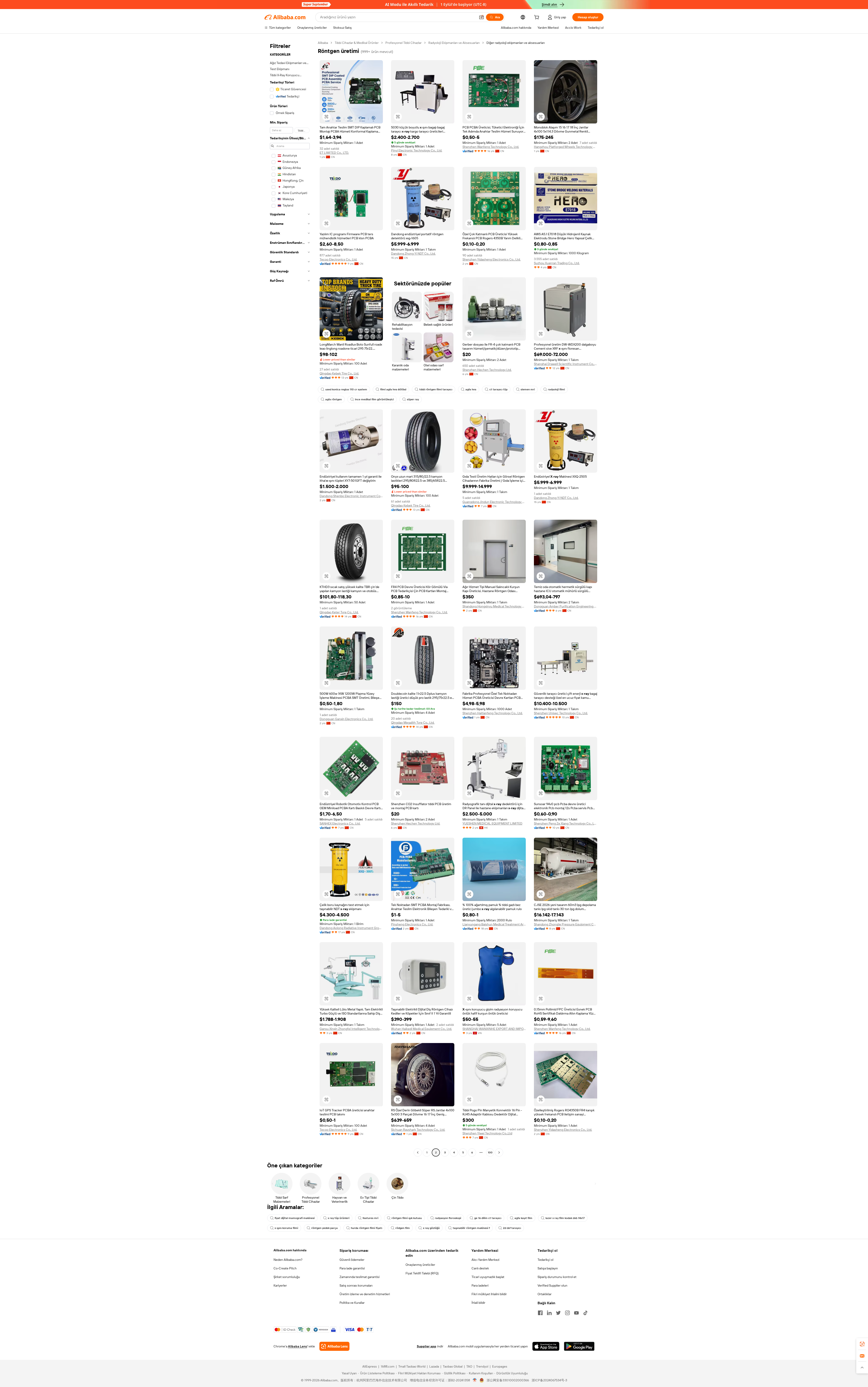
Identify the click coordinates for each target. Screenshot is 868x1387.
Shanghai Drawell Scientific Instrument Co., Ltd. (565, 364)
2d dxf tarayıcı (512, 1228)
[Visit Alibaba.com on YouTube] (576, 1313)
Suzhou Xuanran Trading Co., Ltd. (557, 263)
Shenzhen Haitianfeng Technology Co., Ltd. (492, 713)
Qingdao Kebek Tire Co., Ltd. (339, 373)
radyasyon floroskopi (448, 1218)
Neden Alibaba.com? (288, 1259)
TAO (469, 1366)
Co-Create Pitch (285, 1268)
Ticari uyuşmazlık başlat (488, 1277)
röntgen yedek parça (324, 1228)
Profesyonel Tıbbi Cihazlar (403, 43)
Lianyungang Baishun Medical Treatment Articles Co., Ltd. (494, 924)
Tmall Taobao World (411, 1366)
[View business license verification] (475, 1380)
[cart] (537, 18)
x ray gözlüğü (431, 1228)
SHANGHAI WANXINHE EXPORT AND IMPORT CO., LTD (494, 1029)
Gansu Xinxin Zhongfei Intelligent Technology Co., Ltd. (351, 1029)
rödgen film (402, 1228)
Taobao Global (452, 1366)
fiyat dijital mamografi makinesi (295, 1218)
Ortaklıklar (545, 1294)
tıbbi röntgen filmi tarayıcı (435, 389)
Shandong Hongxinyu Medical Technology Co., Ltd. (494, 606)
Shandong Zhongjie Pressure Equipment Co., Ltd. (565, 924)
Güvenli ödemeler (352, 1259)
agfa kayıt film (523, 1218)
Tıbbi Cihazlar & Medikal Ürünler (357, 43)
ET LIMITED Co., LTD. (334, 152)
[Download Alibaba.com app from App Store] (545, 1346)
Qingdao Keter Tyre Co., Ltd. (339, 612)
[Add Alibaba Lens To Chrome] (334, 1346)
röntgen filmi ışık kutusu (407, 1218)
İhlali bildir (478, 1302)
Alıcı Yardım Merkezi (485, 1259)
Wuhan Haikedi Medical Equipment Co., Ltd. (421, 1029)
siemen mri (528, 389)
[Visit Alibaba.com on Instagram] (567, 1313)
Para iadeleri (480, 1285)
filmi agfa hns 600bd (393, 389)
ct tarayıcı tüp (498, 389)
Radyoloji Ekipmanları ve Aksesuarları (454, 43)
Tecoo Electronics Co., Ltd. (338, 259)
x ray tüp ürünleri (338, 1218)
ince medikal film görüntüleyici (374, 399)
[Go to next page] (499, 1152)
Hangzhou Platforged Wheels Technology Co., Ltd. (565, 147)
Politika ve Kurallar (352, 1302)
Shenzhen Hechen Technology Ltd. (487, 370)
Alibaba (323, 43)
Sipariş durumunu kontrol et (557, 1277)
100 (490, 1152)
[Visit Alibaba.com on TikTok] (585, 1313)
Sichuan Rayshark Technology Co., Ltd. (418, 1129)
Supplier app (426, 1346)
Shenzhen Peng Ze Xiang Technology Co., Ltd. (565, 823)
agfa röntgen (333, 399)
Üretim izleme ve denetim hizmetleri (365, 1294)
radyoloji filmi (556, 389)
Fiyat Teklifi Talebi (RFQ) (422, 1273)
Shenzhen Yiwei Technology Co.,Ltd (487, 1133)
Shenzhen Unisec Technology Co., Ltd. (561, 713)
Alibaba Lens (297, 1346)
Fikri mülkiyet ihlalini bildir (489, 1294)
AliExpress (369, 1366)
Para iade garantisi (352, 1268)
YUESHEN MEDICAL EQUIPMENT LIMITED (492, 823)
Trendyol (482, 1366)
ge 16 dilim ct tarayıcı (487, 1218)
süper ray (413, 399)
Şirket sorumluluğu (287, 1277)
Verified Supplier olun (552, 1285)
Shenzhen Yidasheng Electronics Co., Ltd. (491, 259)
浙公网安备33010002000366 (508, 1380)
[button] (481, 17)
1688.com (387, 1366)
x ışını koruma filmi (286, 1228)
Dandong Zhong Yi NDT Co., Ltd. (413, 253)
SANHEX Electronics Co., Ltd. (340, 823)
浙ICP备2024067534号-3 (549, 1380)
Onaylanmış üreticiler (420, 1264)
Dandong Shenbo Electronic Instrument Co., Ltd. (351, 496)
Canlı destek (480, 1268)
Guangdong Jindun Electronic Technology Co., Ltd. (494, 502)
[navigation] (289, 598)
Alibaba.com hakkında (290, 1250)
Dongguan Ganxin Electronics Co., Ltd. (346, 719)
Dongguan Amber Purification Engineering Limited (565, 606)
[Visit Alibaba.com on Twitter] (558, 1313)
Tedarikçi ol (545, 1259)
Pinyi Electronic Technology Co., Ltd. (416, 150)
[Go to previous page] (418, 1152)
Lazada (434, 1366)
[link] (862, 1344)
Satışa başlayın (548, 1268)
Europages (499, 1366)
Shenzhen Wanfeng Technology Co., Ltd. (490, 147)
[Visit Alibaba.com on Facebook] (540, 1313)
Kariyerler (280, 1285)
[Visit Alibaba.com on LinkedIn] (549, 1313)
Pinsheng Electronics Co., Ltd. (412, 924)
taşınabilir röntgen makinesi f (471, 1228)
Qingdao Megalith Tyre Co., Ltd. (412, 722)
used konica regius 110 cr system (346, 389)
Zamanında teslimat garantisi (360, 1277)
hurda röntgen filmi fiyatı (366, 1228)
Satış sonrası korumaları (356, 1285)
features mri (370, 1218)
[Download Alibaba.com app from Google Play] (579, 1346)
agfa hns (470, 389)
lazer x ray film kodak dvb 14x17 (565, 1218)
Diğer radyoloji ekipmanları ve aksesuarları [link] (515, 43)
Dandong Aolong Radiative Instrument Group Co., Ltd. (351, 928)
